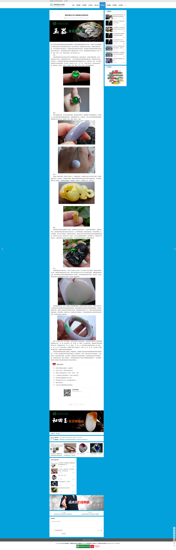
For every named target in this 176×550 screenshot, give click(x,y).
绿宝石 (113, 70)
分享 (82, 404)
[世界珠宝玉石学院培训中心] (57, 6)
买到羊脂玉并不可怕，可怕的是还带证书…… (65, 380)
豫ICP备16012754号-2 (111, 543)
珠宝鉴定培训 (114, 74)
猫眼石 (111, 72)
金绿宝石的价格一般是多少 (64, 487)
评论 (83, 18)
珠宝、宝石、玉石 (81, 453)
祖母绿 (113, 72)
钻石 (110, 74)
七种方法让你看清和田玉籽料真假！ (63, 385)
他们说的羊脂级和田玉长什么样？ (62, 377)
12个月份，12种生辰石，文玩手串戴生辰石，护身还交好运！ (70, 455)
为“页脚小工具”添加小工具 (88, 539)
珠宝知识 (103, 5)
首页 (73, 5)
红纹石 (112, 77)
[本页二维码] (174, 545)
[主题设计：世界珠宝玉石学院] (83, 547)
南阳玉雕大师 (114, 79)
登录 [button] (67, 1)
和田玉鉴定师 (122, 78)
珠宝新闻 (78, 5)
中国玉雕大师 (120, 77)
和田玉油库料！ (58, 382)
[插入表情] (98, 530)
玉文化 (117, 70)
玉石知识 (90, 5)
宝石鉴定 (121, 74)
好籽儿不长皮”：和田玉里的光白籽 (63, 370)
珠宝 (111, 80)
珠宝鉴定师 (122, 75)
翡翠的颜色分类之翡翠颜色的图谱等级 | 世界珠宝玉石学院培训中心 (73, 439)
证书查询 (121, 5)
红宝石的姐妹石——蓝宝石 (96, 453)
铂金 (120, 72)
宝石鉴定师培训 (115, 83)
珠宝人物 (96, 5)
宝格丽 (109, 77)
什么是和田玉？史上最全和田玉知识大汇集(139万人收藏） (119, 29)
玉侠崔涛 (116, 72)
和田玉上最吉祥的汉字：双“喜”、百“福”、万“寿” (66, 372)
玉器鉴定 (120, 80)
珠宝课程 (84, 5)
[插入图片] (101, 530)
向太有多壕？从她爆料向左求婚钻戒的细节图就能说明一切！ (56, 455)
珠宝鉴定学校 (114, 81)
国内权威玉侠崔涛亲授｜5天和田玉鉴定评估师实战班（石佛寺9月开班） (119, 16)
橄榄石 (116, 76)
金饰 (118, 74)
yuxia (67, 18)
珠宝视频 (109, 5)
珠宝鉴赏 (115, 5)
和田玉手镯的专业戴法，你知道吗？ (63, 368)
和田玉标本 (121, 73)
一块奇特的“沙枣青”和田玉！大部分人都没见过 (66, 375)
